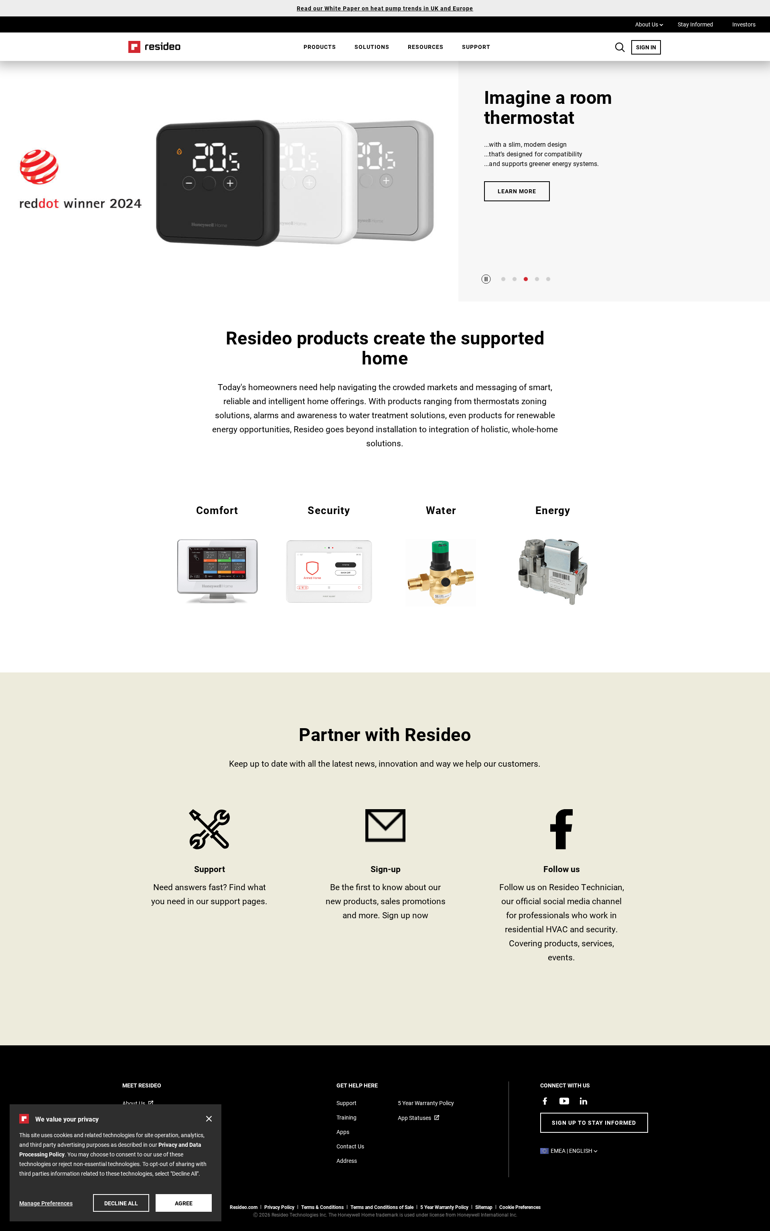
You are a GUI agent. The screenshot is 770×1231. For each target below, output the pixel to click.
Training (346, 1117)
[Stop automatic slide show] (486, 279)
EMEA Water (441, 555)
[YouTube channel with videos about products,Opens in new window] (564, 1101)
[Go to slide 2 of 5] (514, 279)
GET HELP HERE (367, 1085)
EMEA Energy (553, 554)
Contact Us (350, 1146)
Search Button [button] (620, 47)
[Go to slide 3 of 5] (525, 279)
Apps (342, 1132)
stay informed (386, 888)
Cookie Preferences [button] (520, 1207)
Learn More (517, 191)
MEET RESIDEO (152, 1085)
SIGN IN (648, 47)
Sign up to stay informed (594, 1122)
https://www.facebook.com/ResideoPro (562, 888)
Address (346, 1160)
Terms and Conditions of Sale (382, 1207)
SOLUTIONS (372, 47)
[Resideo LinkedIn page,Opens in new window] (583, 1101)
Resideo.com (243, 1207)
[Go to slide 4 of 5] (537, 279)
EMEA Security (329, 554)
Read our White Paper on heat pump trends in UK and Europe (385, 8)
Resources (426, 47)
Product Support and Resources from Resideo (210, 888)
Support (476, 47)
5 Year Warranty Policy (426, 1103)
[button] (209, 1119)
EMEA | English (576, 1150)
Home (152, 47)
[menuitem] (320, 47)
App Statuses (414, 1118)
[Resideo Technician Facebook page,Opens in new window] (545, 1101)
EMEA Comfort (217, 554)
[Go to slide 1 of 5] (503, 279)
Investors (744, 24)
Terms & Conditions (322, 1207)
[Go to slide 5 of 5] (548, 279)
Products (320, 47)
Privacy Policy (279, 1207)
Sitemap (483, 1207)
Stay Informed (695, 24)
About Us (649, 24)
